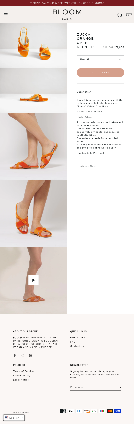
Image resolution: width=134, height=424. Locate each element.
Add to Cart (100, 72)
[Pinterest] (30, 355)
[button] (14, 418)
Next (93, 166)
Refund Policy (21, 375)
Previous (82, 166)
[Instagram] (22, 355)
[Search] (119, 15)
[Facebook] (14, 355)
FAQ (72, 341)
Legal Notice (21, 379)
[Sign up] (119, 387)
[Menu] (5, 14)
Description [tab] (84, 91)
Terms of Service (23, 371)
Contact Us (77, 346)
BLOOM (26, 413)
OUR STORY (77, 337)
